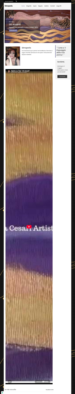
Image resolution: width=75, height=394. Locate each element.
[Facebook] (20, 1)
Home (23, 6)
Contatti (52, 6)
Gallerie (46, 6)
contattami (62, 76)
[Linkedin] (25, 1)
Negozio (40, 6)
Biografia (28, 6)
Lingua (58, 6)
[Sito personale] (16, 1)
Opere (34, 6)
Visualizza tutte (49, 389)
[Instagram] (18, 1)
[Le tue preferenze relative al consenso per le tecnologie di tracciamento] (2, 392)
